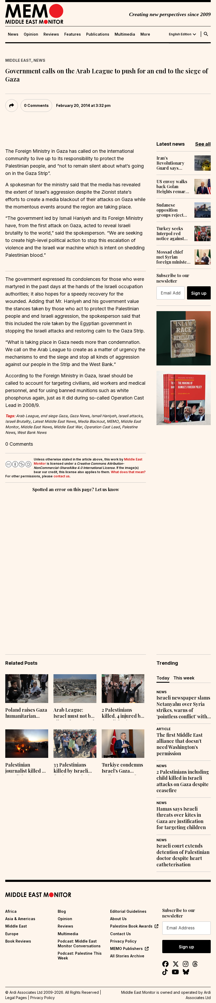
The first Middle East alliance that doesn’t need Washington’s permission (179, 744)
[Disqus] (75, 566)
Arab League (27, 415)
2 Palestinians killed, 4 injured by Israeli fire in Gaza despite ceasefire (122, 713)
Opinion (31, 34)
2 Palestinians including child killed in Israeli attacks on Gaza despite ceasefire (182, 781)
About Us (118, 918)
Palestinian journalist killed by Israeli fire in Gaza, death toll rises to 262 (26, 768)
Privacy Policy (123, 941)
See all (203, 144)
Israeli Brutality (18, 421)
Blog (62, 911)
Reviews (51, 34)
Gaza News (79, 415)
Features (72, 34)
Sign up (199, 293)
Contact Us (120, 933)
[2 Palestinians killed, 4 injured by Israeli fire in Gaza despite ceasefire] (123, 688)
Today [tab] (162, 678)
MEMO (113, 421)
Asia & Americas (20, 918)
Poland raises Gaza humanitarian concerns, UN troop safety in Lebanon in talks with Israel (26, 713)
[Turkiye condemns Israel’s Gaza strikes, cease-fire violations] (123, 743)
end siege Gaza (54, 415)
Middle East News (36, 427)
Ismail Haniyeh (103, 415)
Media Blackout (91, 421)
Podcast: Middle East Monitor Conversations (79, 943)
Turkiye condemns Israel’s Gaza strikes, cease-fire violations (122, 768)
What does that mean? (128, 472)
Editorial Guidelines (128, 911)
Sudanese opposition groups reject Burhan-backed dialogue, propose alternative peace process (173, 210)
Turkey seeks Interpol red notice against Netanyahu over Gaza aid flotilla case (171, 233)
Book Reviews (18, 941)
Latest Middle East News (54, 421)
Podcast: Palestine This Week (80, 955)
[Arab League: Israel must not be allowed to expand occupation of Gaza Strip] (74, 688)
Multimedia (125, 34)
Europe (11, 933)
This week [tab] (183, 678)
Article (163, 729)
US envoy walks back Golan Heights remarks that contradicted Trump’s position (173, 186)
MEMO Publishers (126, 948)
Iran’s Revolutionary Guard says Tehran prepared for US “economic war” (173, 163)
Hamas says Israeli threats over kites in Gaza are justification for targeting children (181, 818)
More (145, 34)
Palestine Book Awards (131, 926)
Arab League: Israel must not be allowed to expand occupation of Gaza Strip (74, 713)
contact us (61, 476)
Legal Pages (16, 997)
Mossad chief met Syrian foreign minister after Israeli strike (172, 257)
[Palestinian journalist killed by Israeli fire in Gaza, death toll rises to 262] (26, 743)
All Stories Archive (127, 956)
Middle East (18, 60)
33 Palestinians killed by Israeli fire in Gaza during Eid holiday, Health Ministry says (74, 768)
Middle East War (68, 427)
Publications (97, 34)
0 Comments (36, 105)
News (13, 34)
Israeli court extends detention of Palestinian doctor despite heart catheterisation (182, 855)
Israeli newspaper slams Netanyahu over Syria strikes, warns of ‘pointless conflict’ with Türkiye (183, 707)
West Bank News (31, 432)
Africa (11, 911)
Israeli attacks (130, 415)
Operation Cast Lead (102, 427)
